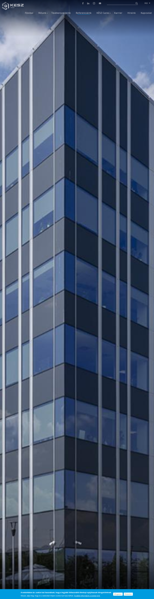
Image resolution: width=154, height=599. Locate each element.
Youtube (100, 3)
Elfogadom (118, 594)
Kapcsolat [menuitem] (146, 13)
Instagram (94, 3)
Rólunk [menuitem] (42, 13)
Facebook (82, 3)
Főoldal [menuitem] (29, 13)
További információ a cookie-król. (87, 596)
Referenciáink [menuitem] (83, 13)
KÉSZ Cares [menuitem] (103, 13)
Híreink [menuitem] (131, 13)
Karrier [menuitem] (118, 13)
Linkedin (88, 3)
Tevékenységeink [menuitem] (61, 13)
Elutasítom (128, 594)
